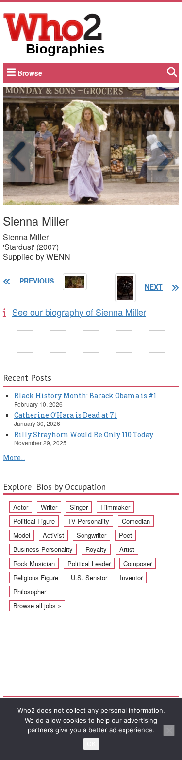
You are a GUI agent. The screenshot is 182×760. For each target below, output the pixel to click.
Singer (79, 507)
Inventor (131, 577)
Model (21, 535)
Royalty (96, 549)
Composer (137, 563)
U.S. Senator (89, 577)
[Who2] (53, 26)
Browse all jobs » (37, 605)
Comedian (136, 521)
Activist (53, 535)
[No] (169, 730)
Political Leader (89, 563)
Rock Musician (34, 563)
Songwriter (91, 535)
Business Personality (43, 549)
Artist (126, 549)
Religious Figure (35, 577)
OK (91, 744)
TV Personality (88, 521)
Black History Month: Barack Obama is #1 (85, 395)
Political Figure (34, 521)
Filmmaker (115, 507)
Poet (125, 535)
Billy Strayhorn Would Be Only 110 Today (83, 434)
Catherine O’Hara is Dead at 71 (65, 415)
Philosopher (29, 591)
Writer (49, 507)
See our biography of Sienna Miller (79, 311)
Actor (20, 507)
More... (14, 457)
